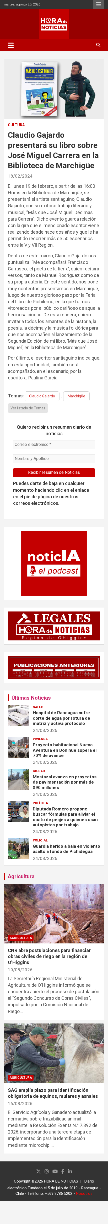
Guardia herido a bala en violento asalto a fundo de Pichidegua (66, 849)
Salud (38, 707)
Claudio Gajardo (42, 396)
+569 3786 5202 (58, 1193)
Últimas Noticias (31, 698)
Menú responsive (98, 4)
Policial (40, 840)
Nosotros (84, 1193)
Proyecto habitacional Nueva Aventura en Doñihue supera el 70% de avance (64, 750)
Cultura (16, 125)
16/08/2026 (20, 1103)
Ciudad (39, 771)
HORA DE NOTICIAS (61, 1181)
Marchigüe (76, 396)
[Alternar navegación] (11, 45)
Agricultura (21, 876)
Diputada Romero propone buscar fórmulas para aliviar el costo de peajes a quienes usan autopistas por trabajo (65, 816)
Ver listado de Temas (27, 408)
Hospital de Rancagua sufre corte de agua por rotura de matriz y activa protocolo (61, 718)
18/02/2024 (20, 176)
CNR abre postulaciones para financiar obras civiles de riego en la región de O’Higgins (49, 956)
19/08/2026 (20, 969)
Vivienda (40, 739)
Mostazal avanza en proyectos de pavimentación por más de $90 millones (64, 782)
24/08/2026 (45, 730)
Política (40, 803)
